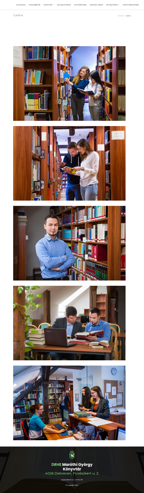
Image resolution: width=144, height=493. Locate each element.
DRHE (56, 464)
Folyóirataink (80, 5)
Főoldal (120, 16)
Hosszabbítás (34, 5)
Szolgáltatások (64, 5)
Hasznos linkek (96, 5)
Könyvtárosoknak (131, 5)
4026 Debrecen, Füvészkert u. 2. (72, 473)
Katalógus (21, 5)
